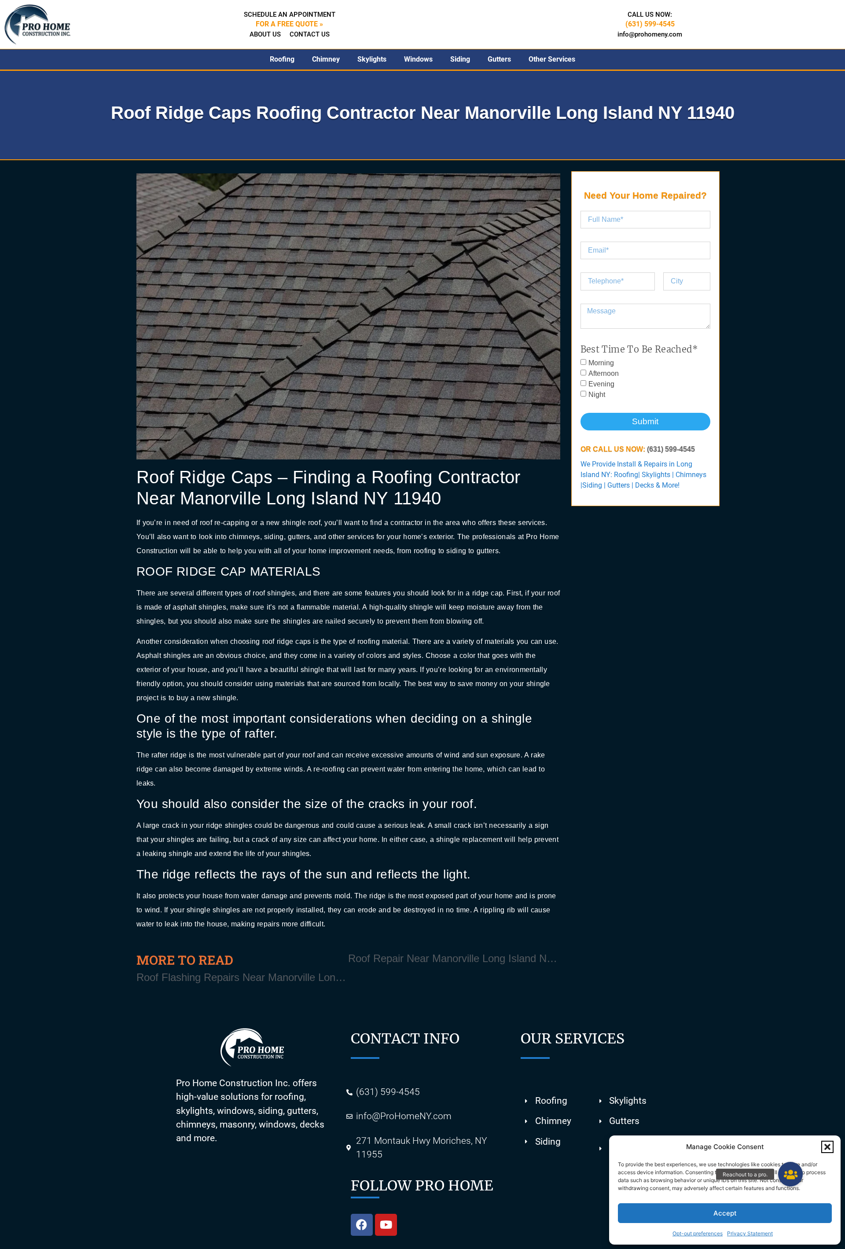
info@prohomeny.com (649, 34)
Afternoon (603, 373)
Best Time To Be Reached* (639, 349)
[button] (827, 1146)
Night (596, 394)
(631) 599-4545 (671, 449)
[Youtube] (386, 1225)
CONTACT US (310, 34)
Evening (601, 383)
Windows (418, 59)
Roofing (282, 59)
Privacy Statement (750, 1233)
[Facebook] (362, 1225)
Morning (601, 362)
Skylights (371, 59)
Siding (460, 59)
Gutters (499, 59)
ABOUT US (265, 34)
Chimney (326, 59)
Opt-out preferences (697, 1233)
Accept (725, 1213)
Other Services (552, 59)
